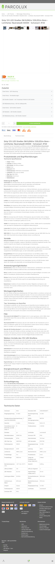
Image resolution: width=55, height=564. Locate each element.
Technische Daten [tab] (19, 136)
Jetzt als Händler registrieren (29, 126)
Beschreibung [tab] (7, 136)
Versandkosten (12, 78)
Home (3, 14)
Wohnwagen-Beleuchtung (23, 14)
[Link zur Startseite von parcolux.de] (14, 7)
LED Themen (10, 14)
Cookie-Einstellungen (44, 529)
